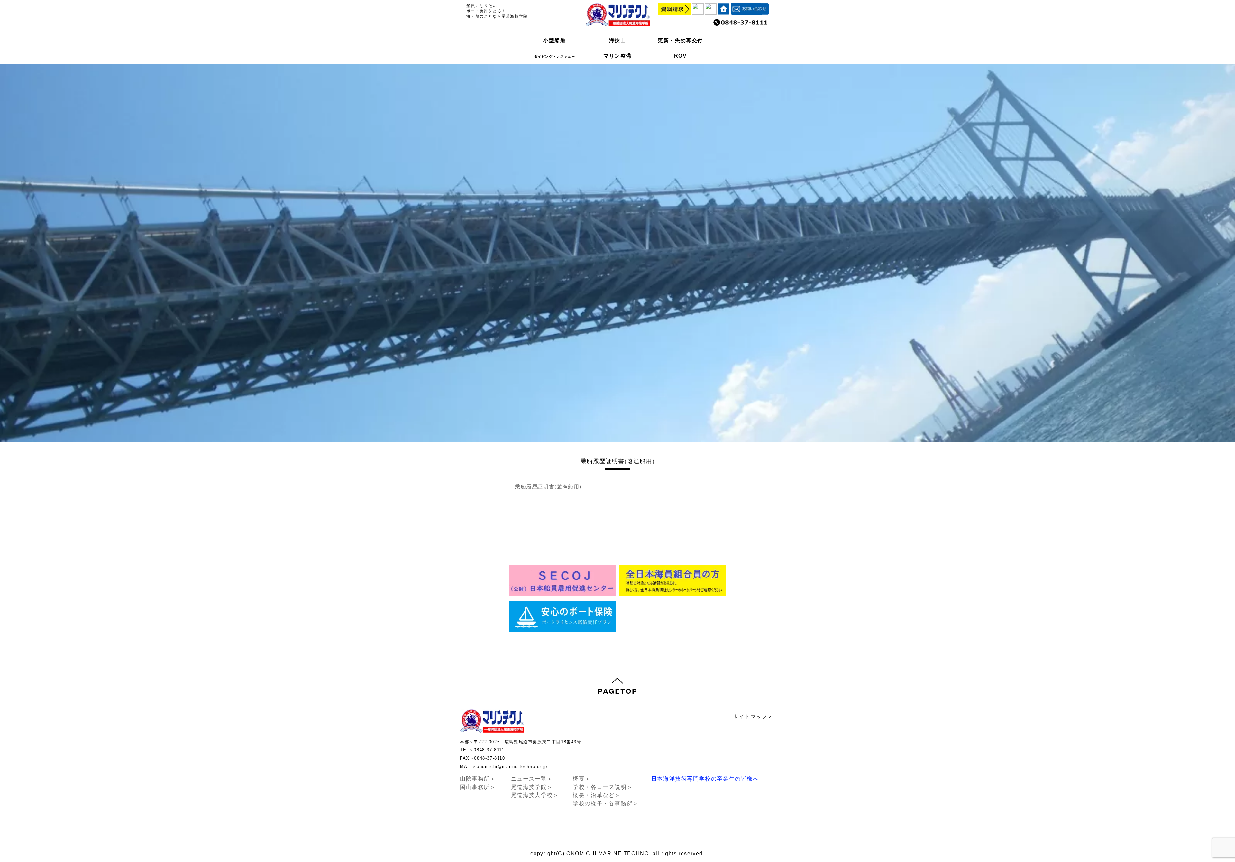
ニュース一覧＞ (532, 779)
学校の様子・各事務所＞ (606, 804)
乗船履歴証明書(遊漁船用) (548, 486)
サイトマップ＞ (753, 716)
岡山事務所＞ (478, 787)
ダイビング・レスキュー (554, 56)
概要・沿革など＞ (597, 795)
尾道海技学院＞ (532, 787)
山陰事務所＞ (478, 779)
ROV (680, 56)
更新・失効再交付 (680, 40)
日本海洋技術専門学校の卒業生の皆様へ (705, 779)
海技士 (617, 40)
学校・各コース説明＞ (603, 787)
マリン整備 (617, 56)
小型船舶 (554, 40)
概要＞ (582, 779)
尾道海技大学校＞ (535, 795)
